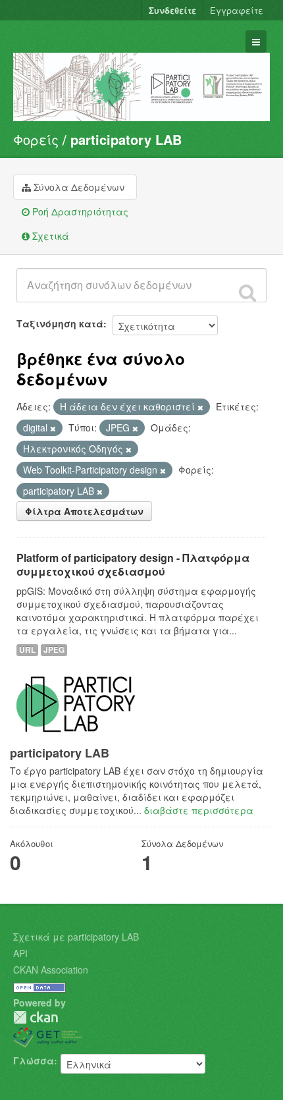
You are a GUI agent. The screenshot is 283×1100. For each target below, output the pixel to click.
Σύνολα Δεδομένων (77, 187)
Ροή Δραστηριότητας (79, 211)
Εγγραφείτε (236, 10)
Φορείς (36, 139)
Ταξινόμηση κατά (59, 323)
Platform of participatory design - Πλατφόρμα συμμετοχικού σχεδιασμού (132, 564)
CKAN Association (50, 969)
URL (27, 649)
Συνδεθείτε (172, 10)
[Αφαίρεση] (200, 407)
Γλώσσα (33, 1060)
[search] (247, 292)
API (20, 953)
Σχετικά (49, 235)
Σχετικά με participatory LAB (76, 936)
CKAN (35, 1017)
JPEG (53, 649)
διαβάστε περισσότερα (198, 810)
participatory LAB (126, 139)
